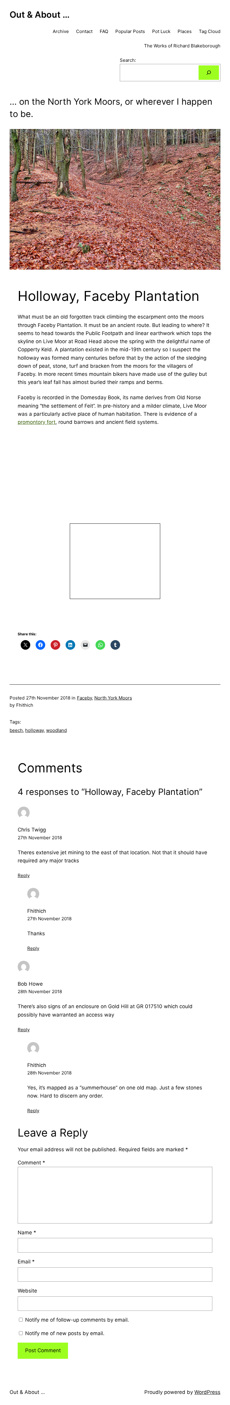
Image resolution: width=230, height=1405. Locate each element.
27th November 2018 (40, 837)
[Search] (209, 72)
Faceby (84, 698)
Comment (31, 1163)
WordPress (207, 1392)
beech (16, 730)
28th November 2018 (40, 991)
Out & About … (39, 14)
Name (27, 1233)
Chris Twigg (32, 830)
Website (27, 1291)
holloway (34, 730)
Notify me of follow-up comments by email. (77, 1320)
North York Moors (113, 698)
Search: (128, 60)
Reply (24, 875)
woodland (56, 730)
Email (26, 1262)
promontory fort (36, 422)
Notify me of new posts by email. (65, 1333)
